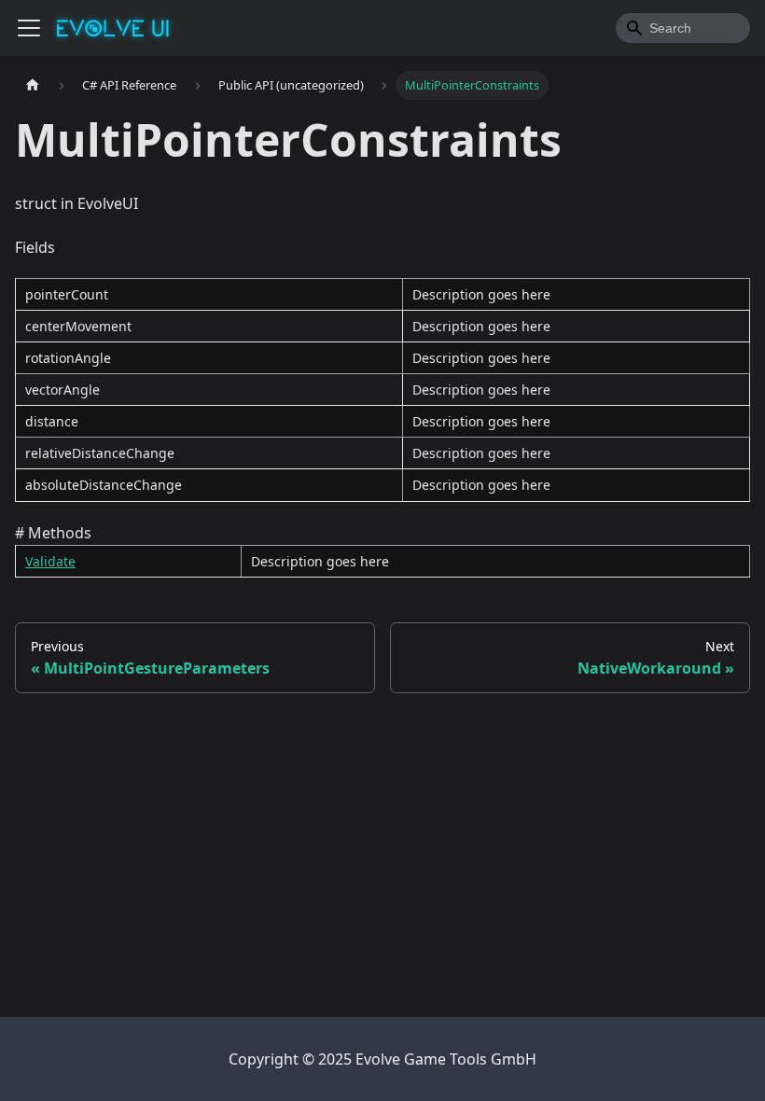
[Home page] (32, 85)
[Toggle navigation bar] (29, 28)
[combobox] (683, 28)
